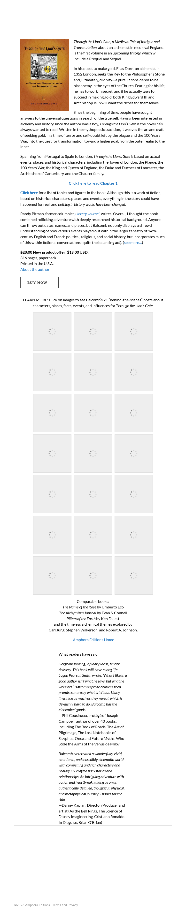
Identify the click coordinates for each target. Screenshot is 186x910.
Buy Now (37, 282)
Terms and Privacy (65, 905)
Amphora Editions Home (93, 639)
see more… (133, 242)
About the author (34, 269)
